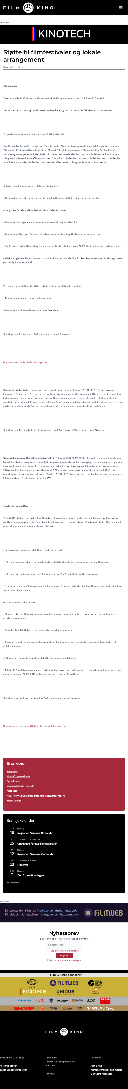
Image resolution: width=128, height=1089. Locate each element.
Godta (65, 960)
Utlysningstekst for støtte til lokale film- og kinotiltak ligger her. (35, 726)
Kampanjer (12, 771)
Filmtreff (22, 865)
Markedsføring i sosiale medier (106, 1069)
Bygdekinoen (13, 781)
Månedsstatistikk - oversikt (20, 785)
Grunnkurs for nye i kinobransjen (37, 844)
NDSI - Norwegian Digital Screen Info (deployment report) (36, 795)
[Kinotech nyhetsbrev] (64, 33)
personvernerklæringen (69, 960)
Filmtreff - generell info (18, 776)
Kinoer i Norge (14, 800)
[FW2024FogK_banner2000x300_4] (64, 912)
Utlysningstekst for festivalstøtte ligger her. (25, 362)
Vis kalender (13, 882)
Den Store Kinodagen (30, 875)
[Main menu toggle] (121, 8)
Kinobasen (12, 790)
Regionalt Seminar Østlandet (35, 833)
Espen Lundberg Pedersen (13, 1069)
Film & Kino (96, 1065)
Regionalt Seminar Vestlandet (35, 854)
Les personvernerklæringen (64, 950)
